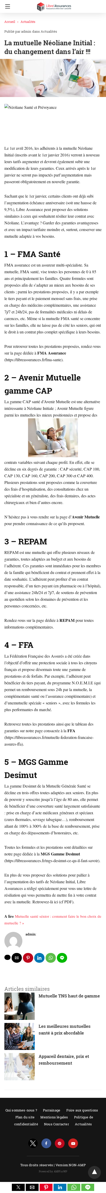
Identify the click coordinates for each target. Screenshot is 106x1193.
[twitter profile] (33, 1143)
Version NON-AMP (71, 1165)
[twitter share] (7, 957)
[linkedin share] (39, 958)
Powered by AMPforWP (53, 1171)
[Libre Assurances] (54, 4)
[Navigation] (6, 6)
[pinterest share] (28, 958)
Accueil (9, 22)
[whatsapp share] (51, 958)
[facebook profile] (46, 1143)
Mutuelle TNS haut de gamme (69, 996)
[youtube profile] (73, 1143)
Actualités (28, 22)
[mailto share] (17, 958)
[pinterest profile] (60, 1143)
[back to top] (94, 1172)
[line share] (62, 958)
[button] (18, 1187)
